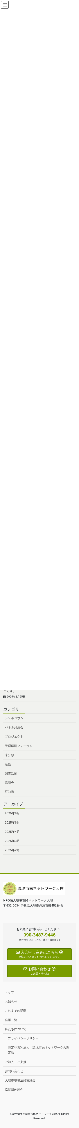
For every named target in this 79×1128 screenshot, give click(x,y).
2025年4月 (12, 831)
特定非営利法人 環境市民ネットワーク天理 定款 (40, 1050)
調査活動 (11, 773)
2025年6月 (12, 822)
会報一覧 (11, 1020)
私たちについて (15, 1029)
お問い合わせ (14, 1071)
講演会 (9, 782)
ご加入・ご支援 (15, 1062)
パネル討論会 (14, 727)
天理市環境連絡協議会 (20, 1080)
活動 (8, 764)
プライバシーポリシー (23, 1038)
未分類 (9, 755)
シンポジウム (14, 718)
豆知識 (9, 792)
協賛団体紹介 (14, 1089)
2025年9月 (12, 813)
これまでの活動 (15, 1010)
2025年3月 (12, 841)
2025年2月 (12, 850)
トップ (9, 992)
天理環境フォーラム (18, 746)
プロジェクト (14, 736)
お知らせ (11, 1001)
